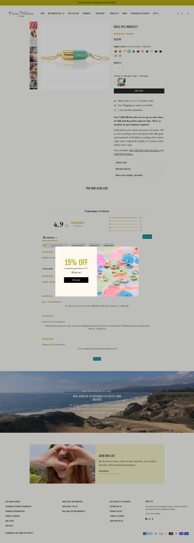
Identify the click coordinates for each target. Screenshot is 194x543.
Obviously (76, 280)
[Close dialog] (136, 248)
